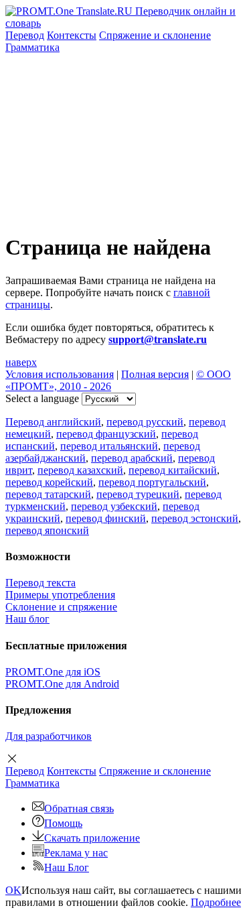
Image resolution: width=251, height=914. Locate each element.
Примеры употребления (60, 594)
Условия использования (59, 374)
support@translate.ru (157, 339)
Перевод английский (53, 422)
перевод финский (106, 518)
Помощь (63, 823)
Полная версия (155, 374)
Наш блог (27, 619)
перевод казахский (80, 470)
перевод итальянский (109, 446)
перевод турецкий (137, 494)
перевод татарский (48, 494)
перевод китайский (173, 470)
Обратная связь (79, 808)
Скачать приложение (92, 838)
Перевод (24, 35)
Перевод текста (40, 582)
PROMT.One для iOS (52, 671)
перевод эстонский (194, 518)
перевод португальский (152, 482)
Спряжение (155, 35)
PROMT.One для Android (62, 684)
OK (13, 890)
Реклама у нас (76, 852)
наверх (21, 362)
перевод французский (106, 434)
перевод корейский (49, 482)
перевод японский (47, 530)
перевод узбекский (114, 506)
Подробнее (216, 902)
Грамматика (32, 47)
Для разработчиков (48, 736)
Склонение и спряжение (61, 606)
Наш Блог (66, 867)
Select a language (42, 398)
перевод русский (144, 422)
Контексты (71, 35)
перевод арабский (132, 458)
